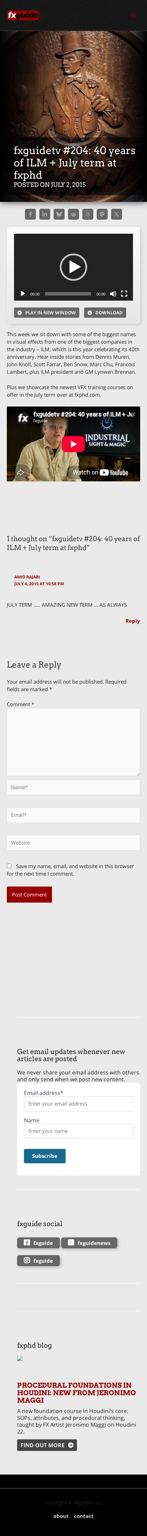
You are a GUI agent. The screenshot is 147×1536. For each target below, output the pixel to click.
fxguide (43, 1242)
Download (109, 313)
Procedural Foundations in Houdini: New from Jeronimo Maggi (76, 1392)
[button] (73, 267)
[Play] (22, 293)
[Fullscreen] (124, 293)
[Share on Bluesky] (59, 214)
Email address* (43, 1093)
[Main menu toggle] (133, 15)
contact (84, 1515)
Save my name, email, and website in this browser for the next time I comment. (70, 870)
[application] (73, 267)
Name (31, 1120)
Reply (132, 620)
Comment (20, 704)
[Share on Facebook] (30, 214)
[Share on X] (116, 214)
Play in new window (50, 313)
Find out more (43, 1445)
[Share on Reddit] (73, 214)
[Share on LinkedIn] (44, 214)
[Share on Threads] (87, 214)
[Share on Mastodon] (102, 214)
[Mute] (113, 293)
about (61, 1515)
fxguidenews (94, 1242)
